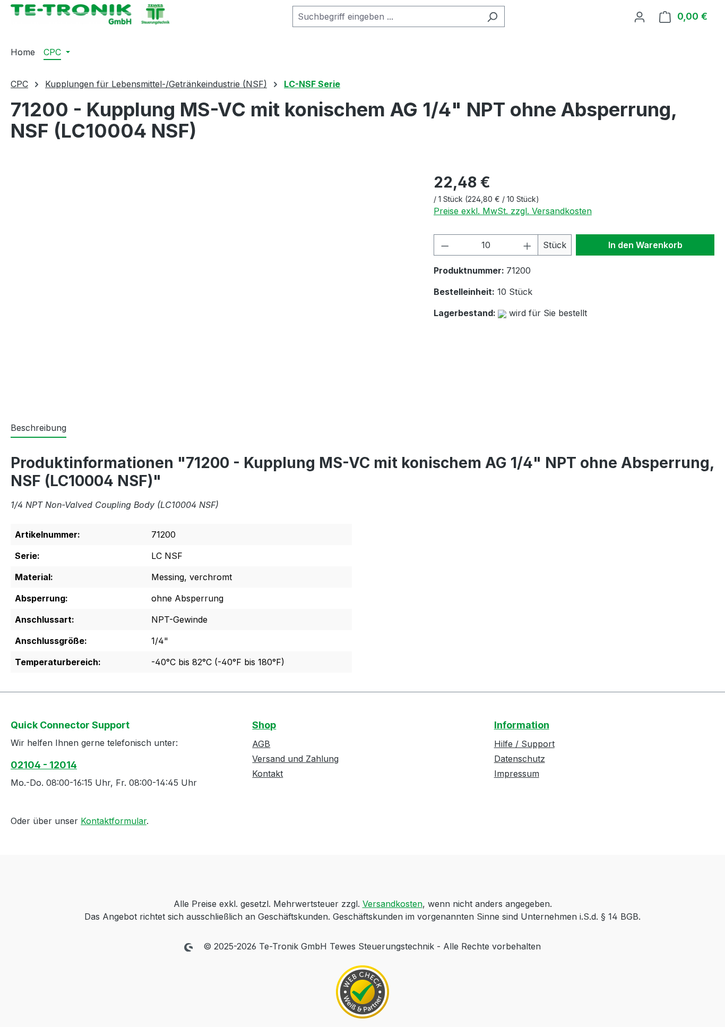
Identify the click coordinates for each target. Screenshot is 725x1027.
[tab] (38, 428)
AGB (261, 744)
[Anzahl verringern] (445, 245)
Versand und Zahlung (295, 758)
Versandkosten (392, 903)
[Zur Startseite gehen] (90, 14)
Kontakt (267, 773)
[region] (211, 285)
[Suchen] (492, 16)
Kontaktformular (113, 821)
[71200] (211, 285)
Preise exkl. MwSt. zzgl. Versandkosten (513, 211)
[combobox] (386, 16)
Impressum (516, 773)
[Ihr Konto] (639, 16)
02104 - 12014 (44, 764)
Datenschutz (519, 758)
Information (521, 725)
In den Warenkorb (645, 245)
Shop (264, 725)
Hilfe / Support (524, 744)
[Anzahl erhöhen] (527, 245)
